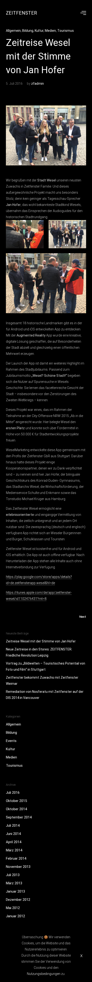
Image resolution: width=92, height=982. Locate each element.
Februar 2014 (16, 858)
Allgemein (13, 30)
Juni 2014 (13, 834)
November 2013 (18, 867)
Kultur (39, 30)
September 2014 (19, 817)
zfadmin (37, 83)
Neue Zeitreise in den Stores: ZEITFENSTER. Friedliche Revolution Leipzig (39, 652)
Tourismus (65, 30)
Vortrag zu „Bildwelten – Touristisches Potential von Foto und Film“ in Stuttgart (45, 666)
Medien (50, 30)
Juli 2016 (13, 792)
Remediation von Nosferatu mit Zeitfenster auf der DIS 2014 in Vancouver (45, 695)
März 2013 (14, 883)
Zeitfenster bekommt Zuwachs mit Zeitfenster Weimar (42, 680)
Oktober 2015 (16, 801)
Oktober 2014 (16, 809)
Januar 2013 (15, 891)
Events (11, 741)
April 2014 (13, 842)
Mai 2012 (13, 908)
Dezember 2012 (18, 900)
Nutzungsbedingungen (43, 974)
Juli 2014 (13, 825)
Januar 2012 (15, 916)
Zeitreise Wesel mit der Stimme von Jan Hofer (41, 641)
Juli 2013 (13, 875)
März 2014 (14, 850)
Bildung (27, 30)
